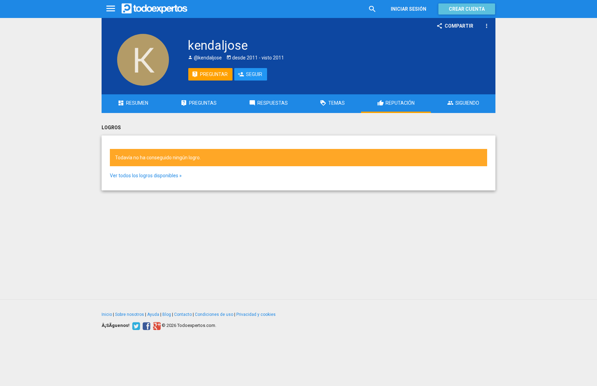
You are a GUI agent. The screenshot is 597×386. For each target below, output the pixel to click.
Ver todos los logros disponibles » (146, 175)
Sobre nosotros (129, 314)
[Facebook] (145, 325)
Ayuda (153, 314)
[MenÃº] (111, 9)
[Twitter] (135, 325)
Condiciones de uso (214, 314)
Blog (166, 314)
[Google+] (156, 325)
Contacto (183, 314)
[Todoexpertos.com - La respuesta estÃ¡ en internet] (154, 8)
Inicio (107, 314)
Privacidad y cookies (256, 314)
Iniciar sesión (408, 9)
